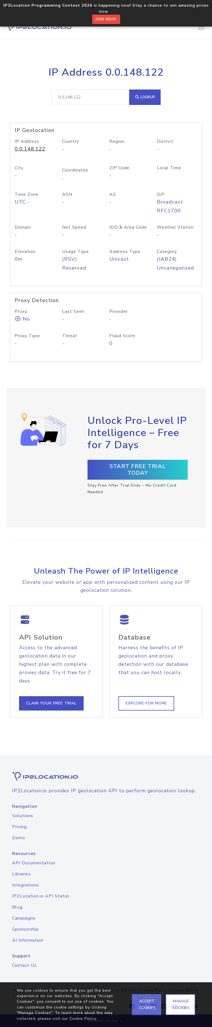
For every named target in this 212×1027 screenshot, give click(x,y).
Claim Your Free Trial (51, 703)
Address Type (125, 252)
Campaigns (24, 918)
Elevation (25, 252)
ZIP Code (119, 168)
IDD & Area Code (128, 227)
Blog (17, 907)
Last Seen (73, 311)
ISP (161, 194)
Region (116, 141)
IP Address (27, 141)
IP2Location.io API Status (41, 896)
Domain (23, 227)
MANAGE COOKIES (181, 1004)
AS (112, 194)
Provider (118, 311)
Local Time (169, 168)
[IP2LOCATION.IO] (38, 26)
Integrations (25, 885)
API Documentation (33, 863)
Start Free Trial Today (138, 470)
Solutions (22, 816)
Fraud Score (122, 336)
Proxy (21, 311)
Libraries (21, 874)
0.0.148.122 (30, 148)
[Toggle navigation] (201, 27)
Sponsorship (25, 929)
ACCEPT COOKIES (147, 1004)
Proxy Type (27, 336)
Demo (18, 838)
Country (70, 141)
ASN (67, 194)
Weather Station (175, 227)
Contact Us (24, 965)
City (19, 168)
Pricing (19, 827)
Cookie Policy (83, 1018)
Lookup (147, 97)
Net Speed (74, 227)
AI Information (27, 940)
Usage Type (75, 252)
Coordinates (75, 170)
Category (167, 252)
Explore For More (146, 703)
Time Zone (26, 194)
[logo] (106, 776)
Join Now (106, 19)
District (165, 141)
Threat (69, 336)
